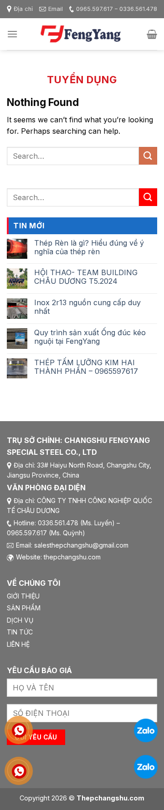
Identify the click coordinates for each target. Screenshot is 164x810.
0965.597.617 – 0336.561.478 (116, 8)
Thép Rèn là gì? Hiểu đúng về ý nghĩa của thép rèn (89, 247)
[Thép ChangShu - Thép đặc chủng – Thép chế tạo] (82, 34)
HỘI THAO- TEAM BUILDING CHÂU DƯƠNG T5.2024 (86, 277)
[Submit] (148, 156)
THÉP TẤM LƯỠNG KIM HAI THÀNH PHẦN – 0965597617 (86, 367)
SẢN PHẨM (24, 608)
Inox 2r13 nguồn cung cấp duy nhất (87, 307)
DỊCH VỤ (20, 620)
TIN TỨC (20, 632)
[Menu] (12, 34)
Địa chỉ (23, 8)
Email (55, 8)
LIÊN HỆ (18, 644)
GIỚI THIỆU (23, 596)
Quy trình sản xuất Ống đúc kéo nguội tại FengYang (90, 337)
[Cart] (152, 34)
